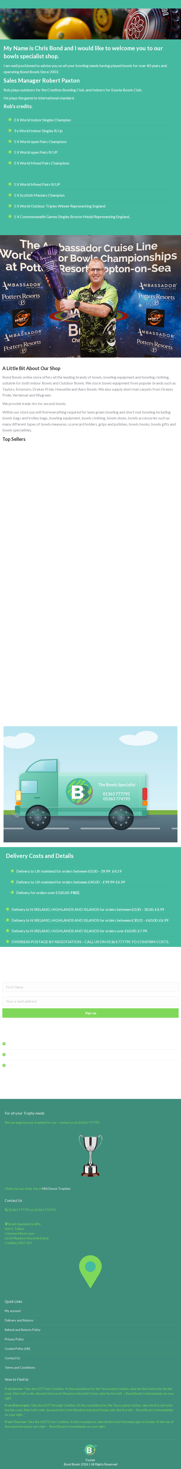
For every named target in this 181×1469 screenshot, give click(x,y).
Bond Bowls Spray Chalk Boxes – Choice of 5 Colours (136, 615)
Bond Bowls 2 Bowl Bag (44, 521)
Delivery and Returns (19, 1320)
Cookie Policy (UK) (17, 1349)
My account (13, 1311)
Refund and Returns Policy (23, 1330)
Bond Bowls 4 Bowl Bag (44, 615)
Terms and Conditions (20, 1367)
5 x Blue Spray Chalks (136, 708)
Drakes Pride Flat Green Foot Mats (44, 708)
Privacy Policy (14, 1339)
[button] (172, 696)
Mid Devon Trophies (56, 1188)
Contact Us (12, 1358)
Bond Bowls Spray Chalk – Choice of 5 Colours (137, 521)
